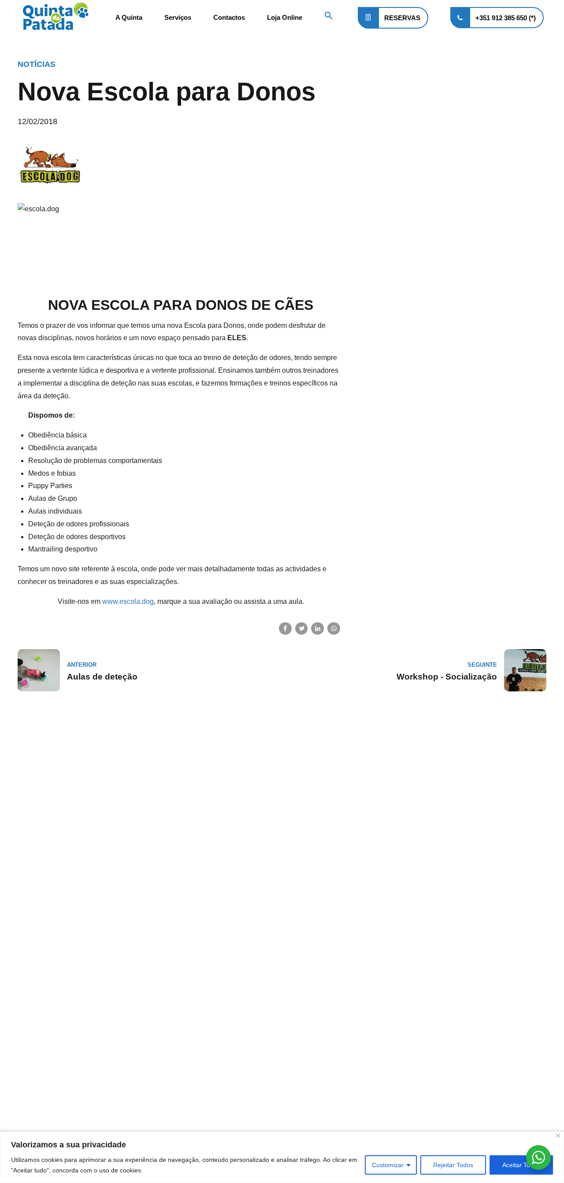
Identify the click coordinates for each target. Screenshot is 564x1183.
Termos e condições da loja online (69, 1007)
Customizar (388, 1164)
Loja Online (284, 17)
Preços (28, 1084)
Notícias (37, 64)
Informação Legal (44, 993)
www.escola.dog (128, 601)
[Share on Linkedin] (317, 628)
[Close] (558, 1136)
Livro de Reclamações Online (62, 1098)
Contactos (229, 17)
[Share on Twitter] (301, 628)
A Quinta (128, 17)
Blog (25, 1070)
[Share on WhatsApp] (333, 628)
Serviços (177, 17)
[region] (282, 1157)
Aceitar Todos (521, 1164)
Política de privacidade (52, 1042)
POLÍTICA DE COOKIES (52, 1056)
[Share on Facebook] (285, 628)
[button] (328, 17)
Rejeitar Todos (453, 1164)
